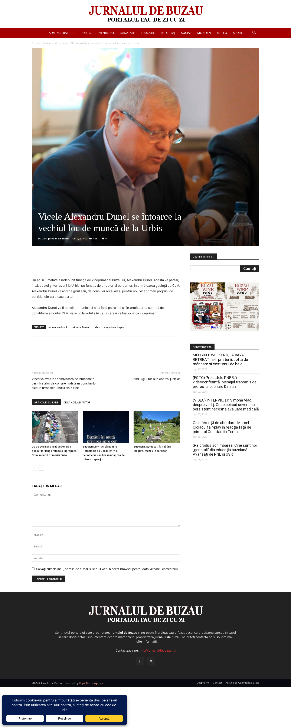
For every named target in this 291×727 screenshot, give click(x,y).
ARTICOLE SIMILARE (46, 402)
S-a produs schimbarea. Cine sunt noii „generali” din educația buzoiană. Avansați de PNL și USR (225, 449)
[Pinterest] (83, 265)
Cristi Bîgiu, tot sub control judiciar (155, 379)
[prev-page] (34, 468)
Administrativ (51, 43)
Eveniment (106, 33)
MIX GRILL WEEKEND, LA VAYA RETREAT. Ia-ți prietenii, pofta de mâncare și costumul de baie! (220, 359)
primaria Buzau (80, 327)
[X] (73, 265)
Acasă (35, 43)
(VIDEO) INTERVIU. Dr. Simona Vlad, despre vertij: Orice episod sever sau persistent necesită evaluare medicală (226, 404)
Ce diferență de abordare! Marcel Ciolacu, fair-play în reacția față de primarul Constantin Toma (222, 427)
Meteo (222, 33)
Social (186, 33)
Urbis (96, 327)
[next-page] (41, 468)
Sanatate (127, 33)
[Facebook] (63, 265)
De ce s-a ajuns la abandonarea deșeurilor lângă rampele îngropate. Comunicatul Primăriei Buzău (54, 451)
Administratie (60, 33)
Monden (204, 33)
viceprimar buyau (114, 327)
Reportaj (168, 33)
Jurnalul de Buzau (58, 238)
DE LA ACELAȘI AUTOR (77, 402)
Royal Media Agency (91, 683)
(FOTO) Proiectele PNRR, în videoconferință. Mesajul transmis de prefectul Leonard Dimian (224, 382)
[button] (254, 33)
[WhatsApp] (93, 265)
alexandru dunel (58, 327)
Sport (237, 33)
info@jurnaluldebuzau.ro (158, 650)
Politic (86, 33)
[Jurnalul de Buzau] (145, 14)
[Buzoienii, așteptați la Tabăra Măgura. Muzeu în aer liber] (157, 427)
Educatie (148, 33)
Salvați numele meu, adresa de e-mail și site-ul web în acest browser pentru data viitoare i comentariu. (107, 569)
